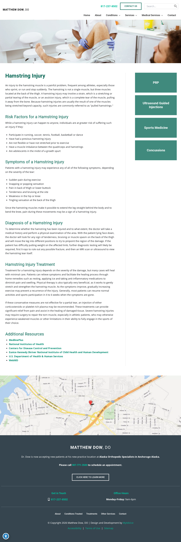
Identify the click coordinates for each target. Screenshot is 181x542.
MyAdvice (127, 522)
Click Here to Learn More (90, 477)
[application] (119, 15)
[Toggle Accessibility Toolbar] (6, 536)
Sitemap (108, 528)
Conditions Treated (73, 514)
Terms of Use (92, 528)
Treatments (91, 514)
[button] (156, 83)
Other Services (108, 514)
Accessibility (74, 528)
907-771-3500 (79, 465)
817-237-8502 (59, 499)
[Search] (175, 6)
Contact (122, 514)
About (58, 514)
